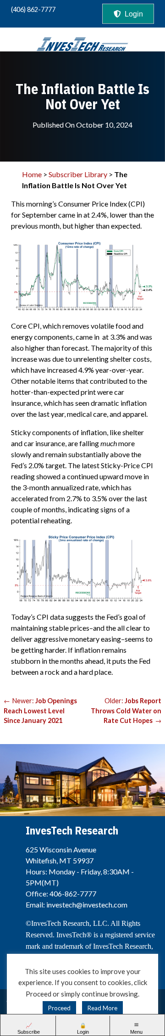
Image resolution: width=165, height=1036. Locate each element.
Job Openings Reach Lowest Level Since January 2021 (40, 710)
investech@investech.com (86, 904)
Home (32, 174)
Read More (102, 1008)
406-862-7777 (73, 893)
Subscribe (28, 1032)
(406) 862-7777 (33, 9)
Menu (136, 1032)
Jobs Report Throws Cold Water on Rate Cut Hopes (126, 710)
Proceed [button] (59, 1008)
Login (134, 14)
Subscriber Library (78, 174)
